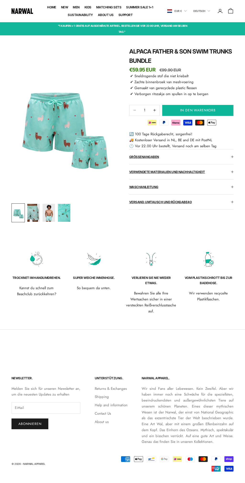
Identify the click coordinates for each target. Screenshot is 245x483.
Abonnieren (29, 423)
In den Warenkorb (197, 110)
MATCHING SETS (108, 7)
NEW (64, 7)
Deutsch (199, 11)
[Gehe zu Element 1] (18, 212)
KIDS (87, 7)
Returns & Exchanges (111, 388)
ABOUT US (106, 15)
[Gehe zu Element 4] (64, 212)
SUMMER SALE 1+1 (139, 7)
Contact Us (103, 413)
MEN (76, 7)
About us (102, 421)
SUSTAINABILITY (80, 15)
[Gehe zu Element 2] (33, 212)
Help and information (111, 405)
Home (51, 7)
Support (125, 15)
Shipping (102, 396)
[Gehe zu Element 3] (49, 212)
